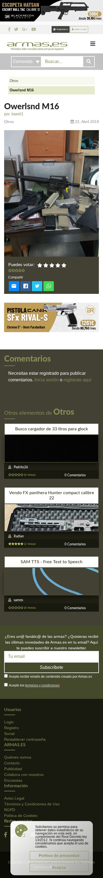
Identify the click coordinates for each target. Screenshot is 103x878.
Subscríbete (51, 667)
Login (9, 722)
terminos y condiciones (42, 685)
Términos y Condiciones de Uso (32, 804)
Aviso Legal (14, 798)
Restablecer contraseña (25, 739)
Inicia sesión (46, 380)
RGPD (9, 810)
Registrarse (62, 29)
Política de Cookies (20, 815)
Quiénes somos (17, 757)
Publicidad (13, 769)
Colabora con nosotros (24, 774)
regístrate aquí (77, 380)
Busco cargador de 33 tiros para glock (51, 429)
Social (9, 733)
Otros (14, 81)
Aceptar (59, 867)
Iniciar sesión (80, 29)
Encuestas (13, 780)
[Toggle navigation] (93, 44)
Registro (11, 728)
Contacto (12, 763)
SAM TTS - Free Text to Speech (51, 562)
